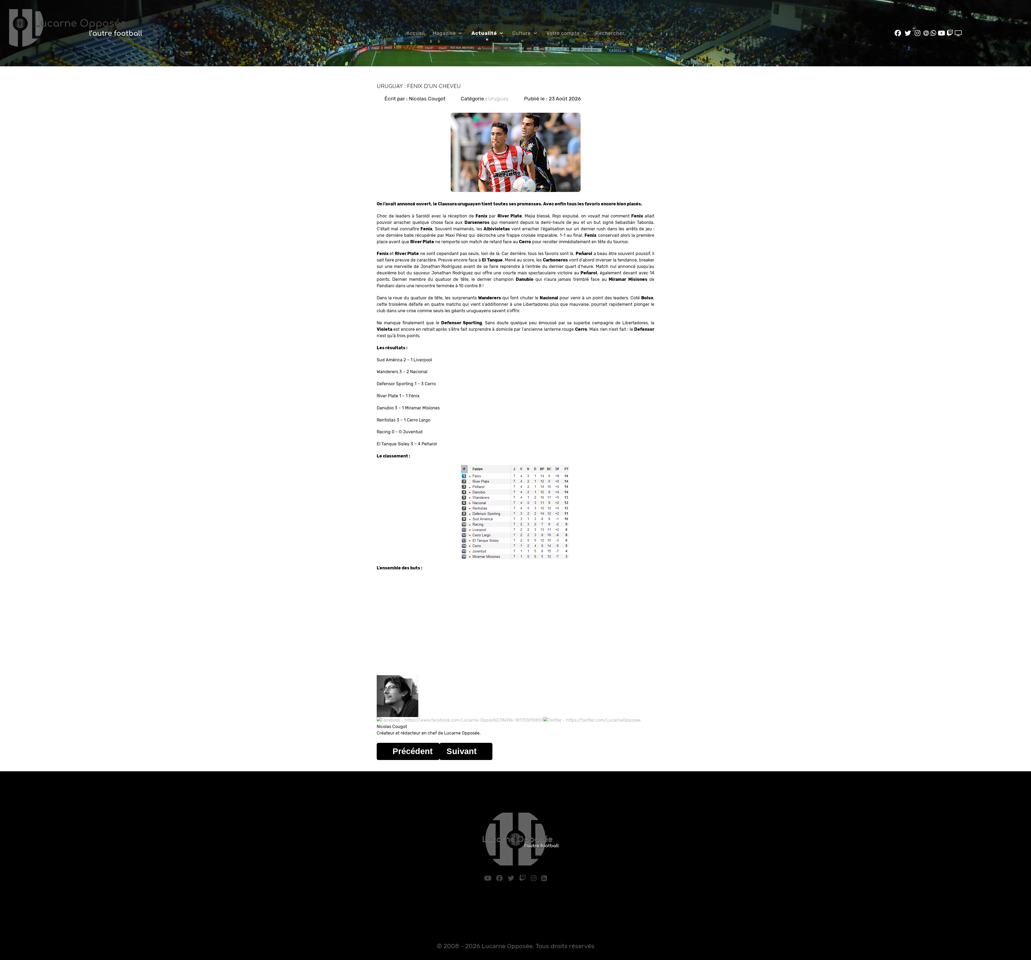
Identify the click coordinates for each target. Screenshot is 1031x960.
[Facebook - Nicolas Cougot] (460, 720)
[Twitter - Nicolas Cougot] (592, 720)
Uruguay (498, 99)
